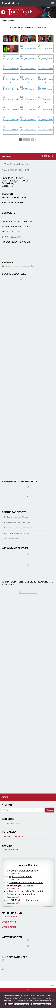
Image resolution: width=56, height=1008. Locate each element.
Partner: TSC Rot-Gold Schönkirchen (18, 528)
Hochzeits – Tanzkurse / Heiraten (16, 517)
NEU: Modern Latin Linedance (24, 900)
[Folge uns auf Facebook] (49, 156)
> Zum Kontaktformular (15, 164)
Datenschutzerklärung (41, 1004)
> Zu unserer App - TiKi (15, 169)
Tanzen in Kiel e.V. (10, 3)
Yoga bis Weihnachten (20, 876)
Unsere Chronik (10, 927)
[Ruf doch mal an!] (42, 156)
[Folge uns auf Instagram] (52, 156)
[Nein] (52, 1000)
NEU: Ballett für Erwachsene (24, 870)
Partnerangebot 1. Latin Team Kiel (17, 522)
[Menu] (52, 3)
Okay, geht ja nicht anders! (17, 1004)
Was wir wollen (9, 916)
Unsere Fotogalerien (13, 837)
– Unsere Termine (10, 850)
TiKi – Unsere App (11, 539)
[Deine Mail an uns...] (45, 156)
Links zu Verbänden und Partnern (16, 533)
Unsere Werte (9, 922)
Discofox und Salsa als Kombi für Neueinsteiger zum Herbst (25, 884)
